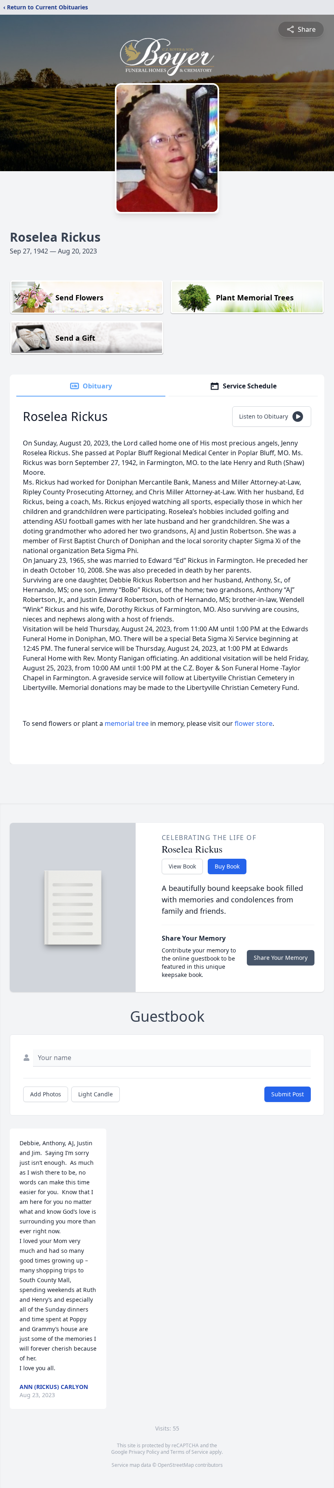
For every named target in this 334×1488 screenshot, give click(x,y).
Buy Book (227, 866)
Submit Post (287, 1094)
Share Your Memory (281, 957)
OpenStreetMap (176, 1465)
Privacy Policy (144, 1451)
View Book (182, 866)
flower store (253, 723)
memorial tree (127, 723)
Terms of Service (189, 1451)
